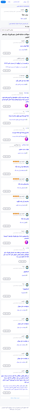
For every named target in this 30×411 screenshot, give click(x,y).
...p (24, 112)
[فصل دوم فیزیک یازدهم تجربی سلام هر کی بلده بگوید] (15, 205)
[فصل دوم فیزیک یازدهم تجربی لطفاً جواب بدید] (15, 50)
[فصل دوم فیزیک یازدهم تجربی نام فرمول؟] (15, 293)
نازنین (23, 301)
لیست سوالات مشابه (15, 398)
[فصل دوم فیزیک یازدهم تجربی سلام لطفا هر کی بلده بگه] (15, 170)
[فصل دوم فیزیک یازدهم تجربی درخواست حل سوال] (15, 310)
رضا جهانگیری (17, 145)
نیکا (23, 267)
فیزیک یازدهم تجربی (21, 6)
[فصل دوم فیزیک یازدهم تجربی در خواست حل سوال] (15, 345)
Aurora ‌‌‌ (21, 93)
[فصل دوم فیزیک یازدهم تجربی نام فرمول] (15, 275)
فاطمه (22, 10)
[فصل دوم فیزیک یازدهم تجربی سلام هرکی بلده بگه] (15, 188)
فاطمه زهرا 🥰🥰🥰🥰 (18, 162)
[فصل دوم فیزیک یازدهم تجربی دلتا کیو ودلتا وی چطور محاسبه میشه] (15, 120)
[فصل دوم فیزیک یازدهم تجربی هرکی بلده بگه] (15, 222)
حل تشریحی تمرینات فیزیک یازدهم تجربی (18, 24)
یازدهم (27, 6)
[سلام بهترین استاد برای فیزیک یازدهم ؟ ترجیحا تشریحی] (26, 242)
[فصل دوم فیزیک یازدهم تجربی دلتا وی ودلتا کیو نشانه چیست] (15, 136)
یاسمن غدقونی (20, 58)
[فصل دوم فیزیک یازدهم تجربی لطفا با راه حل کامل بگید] (15, 84)
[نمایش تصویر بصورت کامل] (15, 19)
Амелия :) (21, 76)
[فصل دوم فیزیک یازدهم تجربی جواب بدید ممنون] (15, 153)
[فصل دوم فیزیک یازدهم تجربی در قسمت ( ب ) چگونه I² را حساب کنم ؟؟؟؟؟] (15, 67)
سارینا (22, 231)
